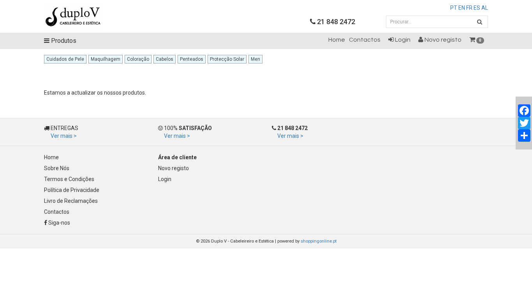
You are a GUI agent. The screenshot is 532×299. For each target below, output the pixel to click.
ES (477, 8)
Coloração (138, 59)
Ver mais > (64, 136)
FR (469, 8)
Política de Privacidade (71, 190)
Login (402, 40)
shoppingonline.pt (318, 241)
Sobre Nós (56, 168)
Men (255, 59)
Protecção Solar (227, 59)
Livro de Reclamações (71, 201)
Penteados (191, 59)
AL (484, 8)
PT (453, 8)
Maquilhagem (105, 59)
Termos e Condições (69, 179)
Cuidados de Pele (65, 59)
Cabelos (164, 59)
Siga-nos (58, 223)
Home (336, 40)
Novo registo (442, 40)
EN (461, 8)
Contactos (365, 40)
